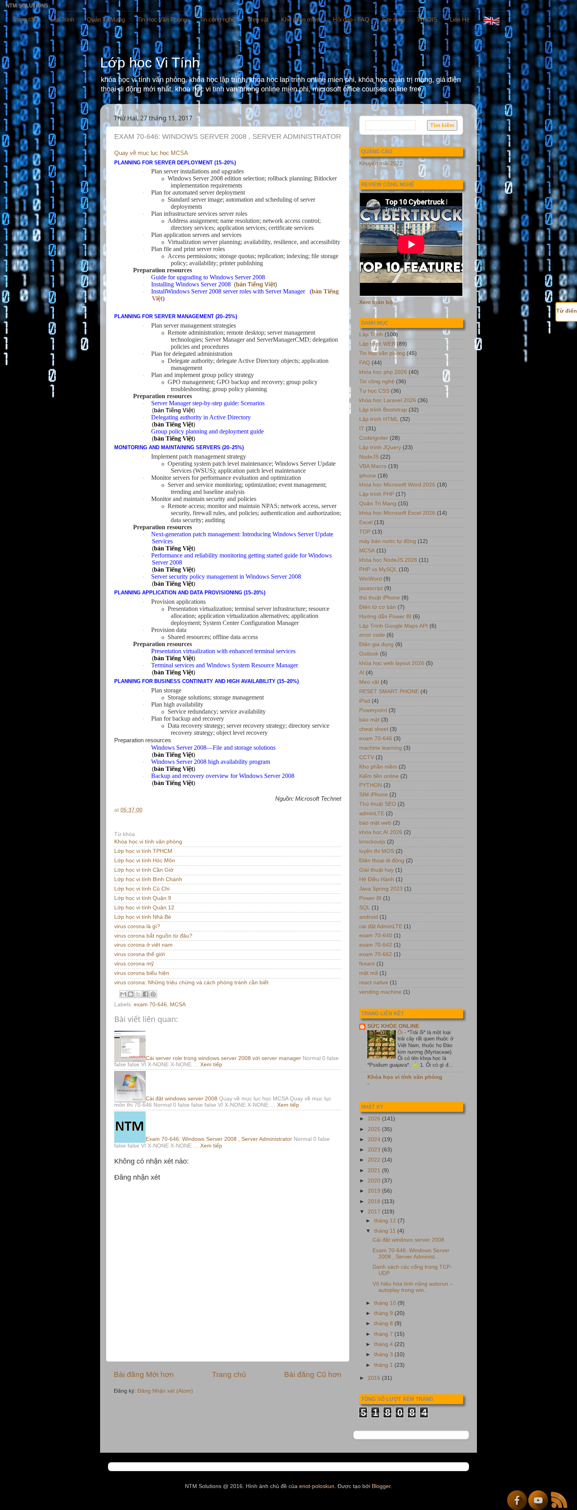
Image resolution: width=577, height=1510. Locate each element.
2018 (375, 1201)
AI (361, 673)
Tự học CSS (374, 391)
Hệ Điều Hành (376, 879)
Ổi (401, 1032)
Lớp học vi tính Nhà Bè (142, 917)
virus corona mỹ (134, 964)
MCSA (178, 1004)
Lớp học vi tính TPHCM (143, 851)
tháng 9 (384, 1313)
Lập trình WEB (377, 344)
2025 (375, 1129)
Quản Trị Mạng (106, 19)
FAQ (364, 363)
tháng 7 (384, 1334)
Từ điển (566, 311)
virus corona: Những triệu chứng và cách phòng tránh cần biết (191, 982)
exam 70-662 (375, 954)
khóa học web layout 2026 (391, 663)
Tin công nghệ (217, 19)
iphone (367, 476)
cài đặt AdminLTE (380, 926)
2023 (375, 1150)
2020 (375, 1181)
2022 (375, 1160)
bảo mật (369, 720)
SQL (364, 908)
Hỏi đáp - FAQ (351, 19)
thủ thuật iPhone (379, 598)
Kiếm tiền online (379, 776)
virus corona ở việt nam (143, 945)
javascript (371, 588)
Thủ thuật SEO (377, 804)
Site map (393, 19)
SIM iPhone (373, 795)
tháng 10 (386, 1303)
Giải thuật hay (376, 870)
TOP (365, 532)
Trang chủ (25, 19)
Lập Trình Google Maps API (393, 626)
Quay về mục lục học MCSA (151, 153)
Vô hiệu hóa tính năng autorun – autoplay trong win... (412, 1287)
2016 (375, 1378)
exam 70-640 (375, 935)
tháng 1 (384, 1365)
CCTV (366, 757)
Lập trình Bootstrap (383, 410)
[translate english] (491, 21)
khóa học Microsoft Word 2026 (397, 485)
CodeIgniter (373, 438)
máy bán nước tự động (387, 541)
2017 (375, 1212)
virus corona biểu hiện (141, 973)
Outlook (368, 654)
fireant (367, 964)
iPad (364, 701)
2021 (375, 1170)
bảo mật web (375, 823)
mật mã (368, 973)
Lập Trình (62, 19)
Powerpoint (373, 710)
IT (361, 429)
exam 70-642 (375, 945)
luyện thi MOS (376, 851)
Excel (365, 522)
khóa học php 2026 (383, 372)
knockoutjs (372, 842)
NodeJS (369, 457)
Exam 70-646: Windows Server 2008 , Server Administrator (219, 1139)
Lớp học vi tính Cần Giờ (143, 870)
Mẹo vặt (258, 19)
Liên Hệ (459, 19)
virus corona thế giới (139, 954)
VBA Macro (373, 466)
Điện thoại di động (381, 860)
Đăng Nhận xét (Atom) (165, 1391)
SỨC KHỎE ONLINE (393, 1026)
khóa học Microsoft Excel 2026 (397, 513)
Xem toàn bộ (376, 302)
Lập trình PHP (376, 494)
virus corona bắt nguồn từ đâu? (153, 936)
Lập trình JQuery (380, 447)
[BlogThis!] (131, 994)
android (368, 917)
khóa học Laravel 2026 (387, 400)
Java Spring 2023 (381, 889)
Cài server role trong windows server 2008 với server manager (223, 1058)
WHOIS (427, 19)
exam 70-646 (150, 1004)
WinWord (370, 579)
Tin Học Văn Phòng (162, 19)
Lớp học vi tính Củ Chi (142, 889)
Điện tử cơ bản (377, 607)
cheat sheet (373, 729)
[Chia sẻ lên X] (138, 994)
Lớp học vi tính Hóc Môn (144, 860)
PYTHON (370, 785)
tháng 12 (386, 1221)
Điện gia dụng (376, 644)
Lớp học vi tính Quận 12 (144, 908)
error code (372, 635)
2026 (375, 1119)
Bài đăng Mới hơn (144, 1374)
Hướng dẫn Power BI (385, 616)
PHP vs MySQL (378, 569)
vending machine (380, 992)
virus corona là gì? (137, 926)
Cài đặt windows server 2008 (181, 1099)
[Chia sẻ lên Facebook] (146, 994)
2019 (375, 1191)
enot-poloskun (316, 1486)
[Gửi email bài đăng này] (123, 994)
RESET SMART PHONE (389, 691)
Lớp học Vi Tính (150, 63)
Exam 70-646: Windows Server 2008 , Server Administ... (410, 1254)
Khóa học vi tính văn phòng (148, 842)
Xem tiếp (211, 1064)
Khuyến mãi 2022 (381, 163)
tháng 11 (385, 1231)
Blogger (381, 1486)
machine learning (380, 748)
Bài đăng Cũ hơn (312, 1374)
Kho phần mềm (300, 19)
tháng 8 (384, 1323)
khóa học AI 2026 (380, 832)
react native (373, 982)
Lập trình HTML (378, 419)
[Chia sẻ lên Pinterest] (153, 994)
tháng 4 (384, 1344)
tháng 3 (384, 1354)
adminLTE (371, 813)
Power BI (370, 898)
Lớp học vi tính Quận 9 (142, 898)
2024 (375, 1139)
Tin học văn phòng (382, 353)
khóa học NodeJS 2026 (388, 560)
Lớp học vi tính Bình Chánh (148, 879)
